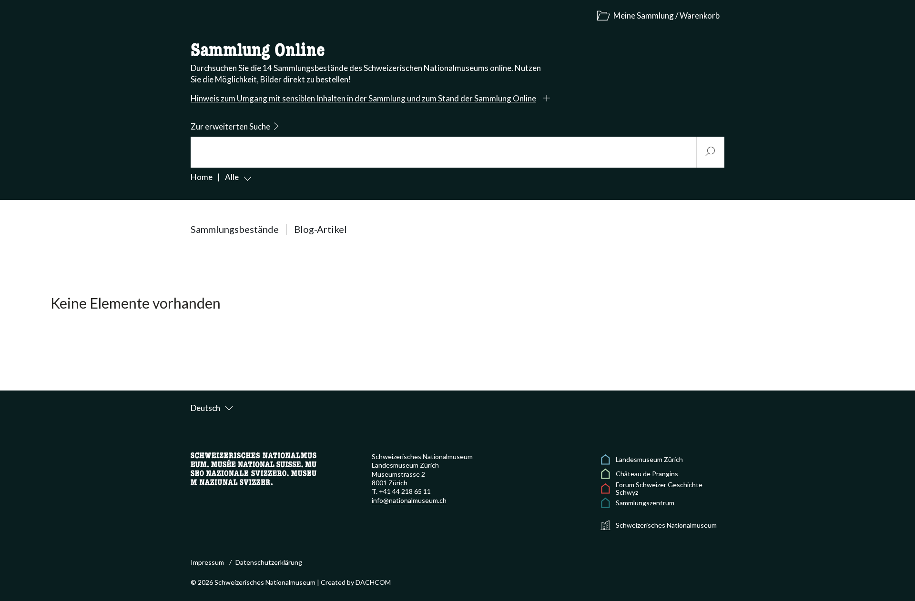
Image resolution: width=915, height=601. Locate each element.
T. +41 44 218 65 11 (401, 491)
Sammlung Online (258, 50)
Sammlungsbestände (235, 229)
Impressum (207, 562)
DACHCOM (373, 582)
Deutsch (205, 408)
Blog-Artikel (320, 229)
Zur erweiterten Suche (230, 126)
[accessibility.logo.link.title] (253, 468)
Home (202, 177)
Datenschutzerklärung (268, 562)
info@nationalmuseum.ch (409, 500)
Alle (232, 177)
